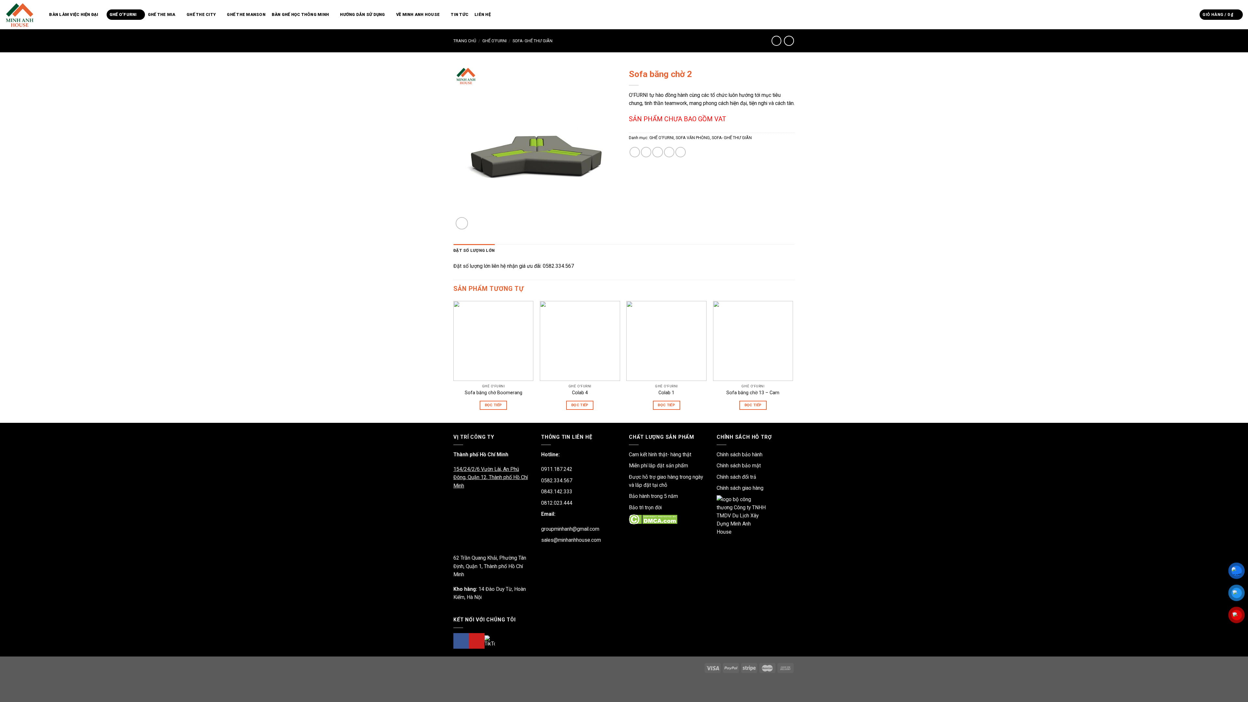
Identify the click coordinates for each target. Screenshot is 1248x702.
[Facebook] (461, 641)
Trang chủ (464, 40)
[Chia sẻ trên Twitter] (646, 152)
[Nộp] (1193, 14)
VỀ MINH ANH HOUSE (418, 14)
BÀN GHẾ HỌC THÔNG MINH (300, 14)
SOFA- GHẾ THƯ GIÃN (532, 40)
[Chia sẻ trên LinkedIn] (680, 152)
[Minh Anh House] (20, 14)
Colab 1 (666, 392)
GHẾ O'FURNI (494, 40)
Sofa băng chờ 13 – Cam (752, 392)
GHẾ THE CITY (201, 14)
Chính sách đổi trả (736, 477)
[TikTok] (490, 641)
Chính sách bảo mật (739, 465)
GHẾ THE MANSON (246, 14)
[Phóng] (462, 223)
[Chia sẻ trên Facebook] (635, 152)
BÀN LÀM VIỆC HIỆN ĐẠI (73, 14)
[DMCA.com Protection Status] (653, 519)
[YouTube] (477, 641)
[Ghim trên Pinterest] (669, 152)
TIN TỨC (459, 14)
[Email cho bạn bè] (657, 152)
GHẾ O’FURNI (123, 14)
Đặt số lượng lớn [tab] (474, 250)
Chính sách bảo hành (739, 454)
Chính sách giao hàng (740, 488)
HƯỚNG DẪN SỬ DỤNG (362, 14)
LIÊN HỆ (482, 14)
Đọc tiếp (493, 405)
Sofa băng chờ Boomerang (493, 392)
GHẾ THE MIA (162, 14)
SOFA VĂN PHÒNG (693, 137)
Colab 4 (580, 392)
